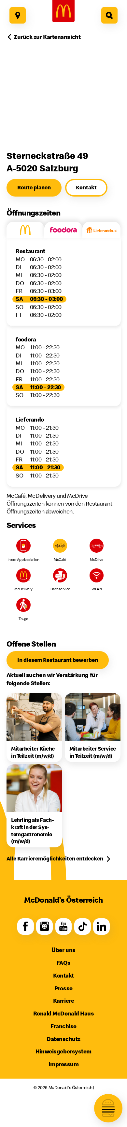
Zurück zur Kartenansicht (47, 37)
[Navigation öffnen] (108, 1108)
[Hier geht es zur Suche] (109, 15)
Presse (63, 988)
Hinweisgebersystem (63, 1051)
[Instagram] (44, 926)
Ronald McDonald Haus (63, 1013)
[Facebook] (26, 926)
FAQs (63, 962)
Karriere (63, 1000)
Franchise (63, 1026)
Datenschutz (63, 1039)
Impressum (64, 1064)
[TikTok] (83, 926)
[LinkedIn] (101, 926)
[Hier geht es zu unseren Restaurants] (17, 15)
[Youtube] (64, 926)
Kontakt (63, 975)
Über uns (63, 950)
